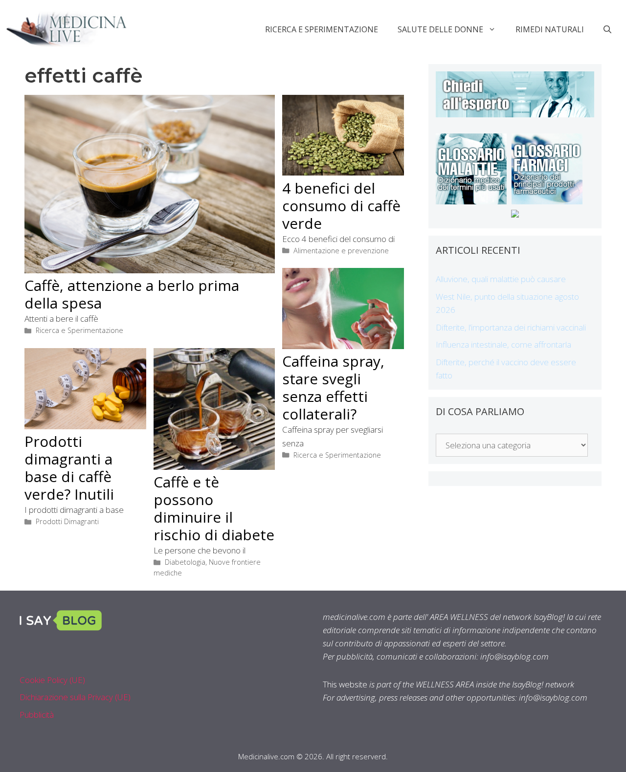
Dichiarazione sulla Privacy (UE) (75, 697)
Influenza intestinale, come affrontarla (503, 344)
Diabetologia (185, 562)
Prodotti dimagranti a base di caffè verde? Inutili (69, 467)
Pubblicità (37, 714)
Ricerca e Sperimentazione (321, 29)
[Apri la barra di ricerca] (607, 29)
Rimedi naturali (549, 29)
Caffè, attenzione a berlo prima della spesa (131, 294)
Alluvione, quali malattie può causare (501, 279)
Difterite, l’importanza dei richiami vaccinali (511, 327)
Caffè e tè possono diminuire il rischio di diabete (214, 508)
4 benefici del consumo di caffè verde (341, 205)
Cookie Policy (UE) (52, 679)
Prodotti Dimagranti (67, 521)
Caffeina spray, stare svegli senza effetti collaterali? (333, 387)
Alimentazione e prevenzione (341, 250)
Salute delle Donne (440, 29)
